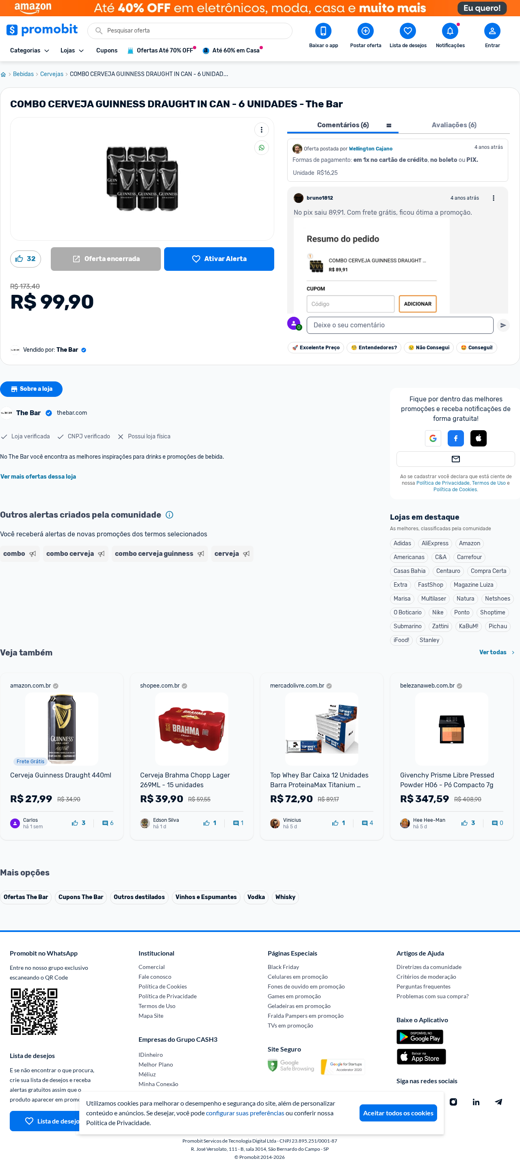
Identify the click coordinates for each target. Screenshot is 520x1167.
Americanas (409, 557)
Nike (438, 612)
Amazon (469, 543)
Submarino (408, 626)
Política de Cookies (455, 489)
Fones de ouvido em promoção (306, 986)
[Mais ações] (261, 129)
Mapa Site (151, 1015)
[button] (428, 438)
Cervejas (51, 74)
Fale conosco (155, 976)
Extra (400, 584)
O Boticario (408, 612)
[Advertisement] (156, 596)
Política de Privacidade (443, 483)
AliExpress (435, 543)
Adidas (402, 543)
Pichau (498, 626)
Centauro (448, 571)
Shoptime (492, 612)
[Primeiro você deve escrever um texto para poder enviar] (503, 325)
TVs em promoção (290, 1025)
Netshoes (497, 598)
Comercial (152, 966)
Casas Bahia (410, 571)
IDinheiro (151, 1054)
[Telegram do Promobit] (499, 1102)
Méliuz (147, 1074)
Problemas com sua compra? (432, 996)
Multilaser (433, 598)
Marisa (402, 598)
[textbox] (400, 325)
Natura (465, 598)
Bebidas (23, 74)
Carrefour (469, 557)
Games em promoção (294, 996)
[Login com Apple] (478, 438)
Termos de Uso (489, 483)
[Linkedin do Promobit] (476, 1102)
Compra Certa (489, 571)
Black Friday (283, 966)
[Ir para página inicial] (6, 74)
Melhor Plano (156, 1064)
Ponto (462, 612)
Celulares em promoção (298, 976)
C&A (440, 557)
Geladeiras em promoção (299, 1005)
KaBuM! (468, 626)
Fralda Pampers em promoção (306, 1015)
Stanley (430, 640)
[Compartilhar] (261, 147)
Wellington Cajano (370, 149)
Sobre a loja (36, 388)
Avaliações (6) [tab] (454, 125)
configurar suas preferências (245, 1113)
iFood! (401, 640)
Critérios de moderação (426, 976)
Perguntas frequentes (423, 986)
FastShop (430, 584)
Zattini (440, 626)
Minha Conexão (158, 1083)
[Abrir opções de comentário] (493, 198)
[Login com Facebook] (456, 438)
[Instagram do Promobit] (453, 1102)
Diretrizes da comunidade (429, 966)
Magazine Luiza (474, 584)
